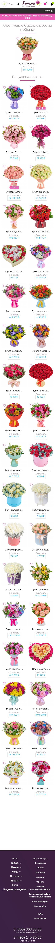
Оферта (40, 882)
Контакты (40, 877)
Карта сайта (40, 906)
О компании (40, 863)
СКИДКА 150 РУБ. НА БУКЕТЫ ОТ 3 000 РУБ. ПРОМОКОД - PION (27, 17)
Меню (11, 4)
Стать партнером (40, 901)
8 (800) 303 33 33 (28, 929)
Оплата (40, 868)
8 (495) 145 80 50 (28, 937)
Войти (47, 11)
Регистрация (40, 918)
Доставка (40, 872)
